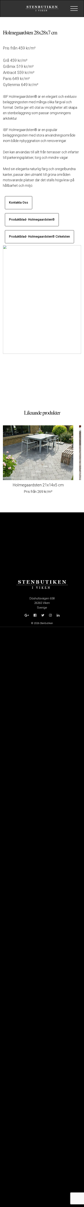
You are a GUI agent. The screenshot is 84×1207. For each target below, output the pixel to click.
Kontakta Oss (18, 202)
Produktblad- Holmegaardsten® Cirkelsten (39, 236)
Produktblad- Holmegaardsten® (32, 219)
